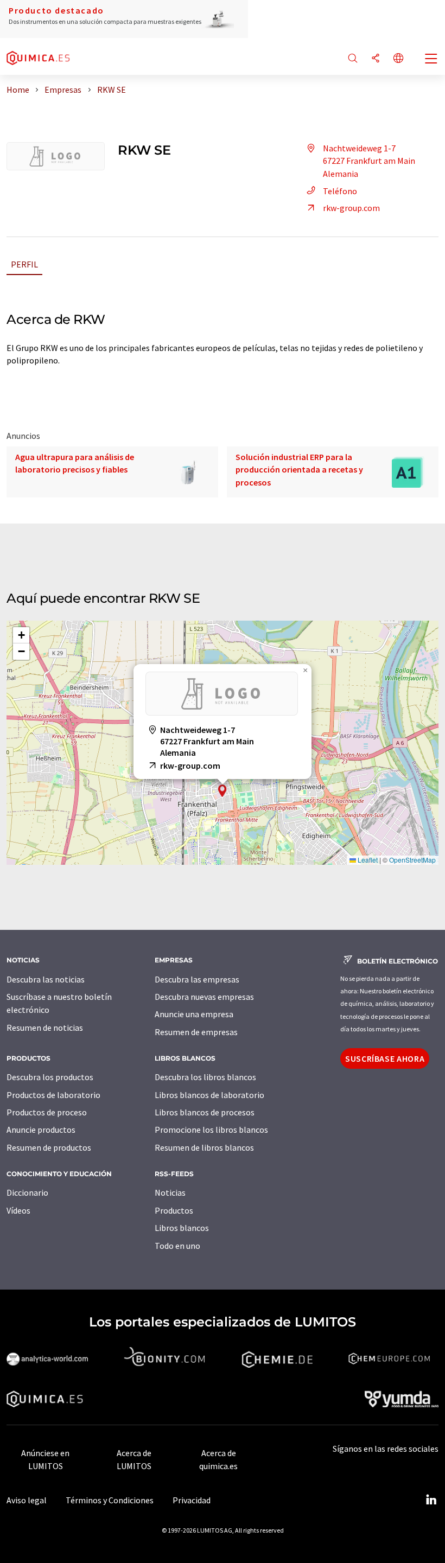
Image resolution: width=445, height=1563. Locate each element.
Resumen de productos (49, 1147)
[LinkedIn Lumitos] (430, 1500)
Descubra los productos (50, 1076)
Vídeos (18, 1210)
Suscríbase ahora (384, 1058)
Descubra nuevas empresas (204, 996)
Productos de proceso (47, 1112)
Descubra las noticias (46, 979)
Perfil (24, 264)
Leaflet (367, 859)
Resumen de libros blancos (204, 1147)
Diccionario (27, 1192)
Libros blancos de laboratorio (209, 1094)
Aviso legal (27, 1500)
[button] (222, 790)
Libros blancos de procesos (205, 1112)
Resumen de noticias (45, 1027)
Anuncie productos (41, 1129)
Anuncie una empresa (194, 1014)
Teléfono (340, 191)
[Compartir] (375, 59)
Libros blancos (182, 1227)
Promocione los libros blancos (211, 1129)
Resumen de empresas (196, 1031)
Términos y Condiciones (110, 1500)
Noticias (170, 1192)
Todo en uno (177, 1245)
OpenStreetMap (412, 859)
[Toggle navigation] (431, 60)
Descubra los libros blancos (205, 1076)
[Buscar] (352, 59)
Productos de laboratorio (53, 1094)
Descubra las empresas (197, 979)
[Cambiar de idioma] (398, 59)
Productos (174, 1210)
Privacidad (192, 1500)
